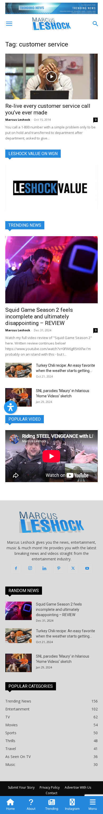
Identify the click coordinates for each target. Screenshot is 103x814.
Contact (51, 793)
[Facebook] (16, 568)
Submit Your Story (21, 787)
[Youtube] (87, 568)
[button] (9, 24)
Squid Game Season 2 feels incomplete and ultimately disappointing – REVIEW (39, 316)
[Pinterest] (58, 568)
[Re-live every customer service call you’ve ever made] (51, 76)
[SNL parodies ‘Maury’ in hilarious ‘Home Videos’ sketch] (18, 397)
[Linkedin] (44, 568)
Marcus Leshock (17, 120)
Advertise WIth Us (78, 787)
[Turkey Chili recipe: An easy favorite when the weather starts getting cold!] (18, 370)
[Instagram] (30, 568)
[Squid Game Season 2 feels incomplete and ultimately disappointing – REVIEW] (51, 269)
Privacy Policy (50, 787)
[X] (73, 568)
